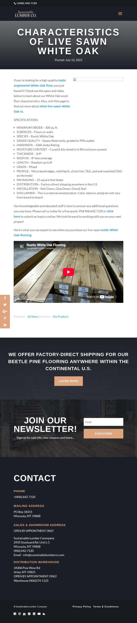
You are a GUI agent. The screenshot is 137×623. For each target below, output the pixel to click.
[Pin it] (5, 318)
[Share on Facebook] (5, 298)
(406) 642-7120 (27, 3)
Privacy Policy (82, 606)
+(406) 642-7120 (24, 497)
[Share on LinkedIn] (5, 325)
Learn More (69, 381)
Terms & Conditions (106, 606)
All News (33, 316)
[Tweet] (5, 305)
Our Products (60, 316)
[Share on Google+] (5, 311)
